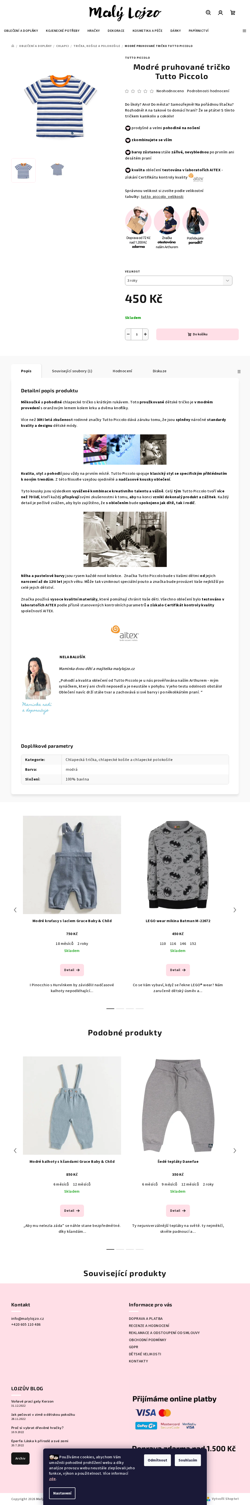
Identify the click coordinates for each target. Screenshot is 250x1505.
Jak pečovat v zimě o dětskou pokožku (43, 1414)
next (235, 910)
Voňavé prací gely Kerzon (32, 1401)
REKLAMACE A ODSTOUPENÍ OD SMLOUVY (164, 1332)
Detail (69, 970)
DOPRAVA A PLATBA (146, 1318)
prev (15, 910)
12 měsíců (82, 1184)
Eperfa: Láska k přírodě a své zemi (40, 1441)
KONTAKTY (138, 1361)
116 (173, 943)
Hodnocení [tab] (122, 371)
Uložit (135, 352)
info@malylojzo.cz (27, 1318)
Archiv (20, 1458)
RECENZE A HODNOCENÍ (149, 1325)
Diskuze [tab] (160, 371)
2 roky (82, 943)
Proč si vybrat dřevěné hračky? (37, 1427)
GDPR (133, 1347)
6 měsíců (61, 1184)
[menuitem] (21, 30)
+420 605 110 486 (26, 1324)
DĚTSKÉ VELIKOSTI (145, 1354)
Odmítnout (157, 1460)
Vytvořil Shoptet (225, 1498)
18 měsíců (64, 943)
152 (193, 943)
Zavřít (167, 352)
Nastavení (62, 1493)
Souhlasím (187, 1460)
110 (163, 943)
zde (52, 1479)
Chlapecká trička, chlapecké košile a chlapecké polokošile (119, 759)
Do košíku (200, 334)
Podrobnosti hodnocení (208, 91)
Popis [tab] (26, 371)
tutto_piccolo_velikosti (162, 196)
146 (183, 943)
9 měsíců (169, 1184)
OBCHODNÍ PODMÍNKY (148, 1340)
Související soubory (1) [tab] (72, 371)
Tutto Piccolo (137, 58)
